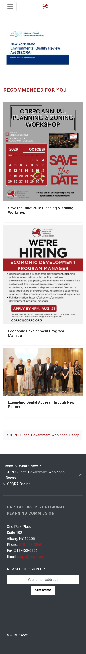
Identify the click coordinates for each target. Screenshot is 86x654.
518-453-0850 (30, 544)
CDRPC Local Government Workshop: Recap (43, 435)
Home (8, 466)
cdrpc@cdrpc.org (30, 556)
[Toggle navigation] (10, 6)
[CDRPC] (45, 6)
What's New (28, 466)
